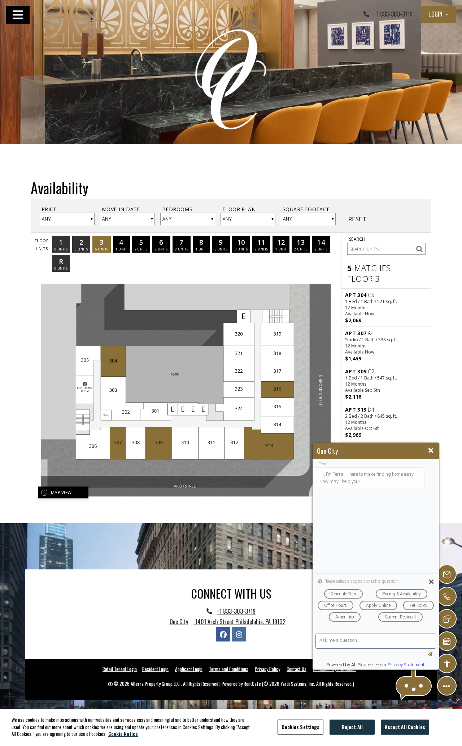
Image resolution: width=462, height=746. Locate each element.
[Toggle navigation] (18, 15)
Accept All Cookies (405, 727)
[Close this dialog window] (430, 450)
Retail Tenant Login (120, 668)
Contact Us (296, 668)
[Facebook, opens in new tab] (223, 634)
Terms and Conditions (228, 668)
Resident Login (155, 668)
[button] (438, 14)
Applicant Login (188, 668)
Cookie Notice (123, 734)
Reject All (352, 727)
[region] (231, 727)
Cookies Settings (300, 727)
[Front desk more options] (447, 686)
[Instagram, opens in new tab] (239, 634)
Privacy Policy (267, 668)
